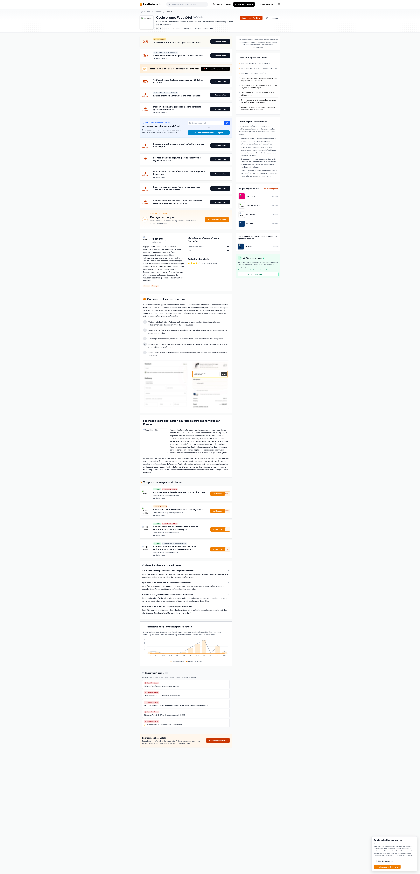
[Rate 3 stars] (194, 263)
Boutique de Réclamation (218, 740)
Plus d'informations (385, 861)
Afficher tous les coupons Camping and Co (169, 513)
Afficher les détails (159, 58)
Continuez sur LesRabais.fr (387, 867)
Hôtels (146, 286)
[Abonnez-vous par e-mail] (227, 123)
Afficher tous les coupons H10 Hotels (167, 533)
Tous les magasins (223, 4)
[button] (220, 494)
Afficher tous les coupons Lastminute (167, 495)
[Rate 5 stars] (199, 263)
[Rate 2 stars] (191, 263)
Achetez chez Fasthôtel (251, 18)
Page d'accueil (145, 12)
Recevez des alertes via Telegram (210, 133)
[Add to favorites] (167, 238)
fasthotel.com (156, 242)
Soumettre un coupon (259, 274)
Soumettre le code (218, 220)
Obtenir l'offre (220, 42)
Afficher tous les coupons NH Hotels (166, 552)
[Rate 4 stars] (197, 263)
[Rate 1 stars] (189, 263)
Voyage (154, 286)
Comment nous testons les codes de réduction (253, 270)
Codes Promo (157, 12)
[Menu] (279, 4)
